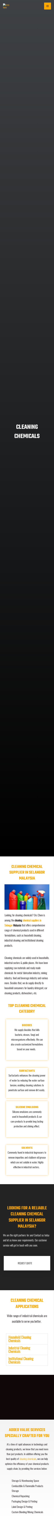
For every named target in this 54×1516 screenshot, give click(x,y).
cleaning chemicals (28, 1459)
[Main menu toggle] (47, 6)
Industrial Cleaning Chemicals (19, 1349)
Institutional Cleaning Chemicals (20, 1360)
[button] (27, 1339)
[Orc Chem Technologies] (6, 6)
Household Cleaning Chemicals (19, 1339)
